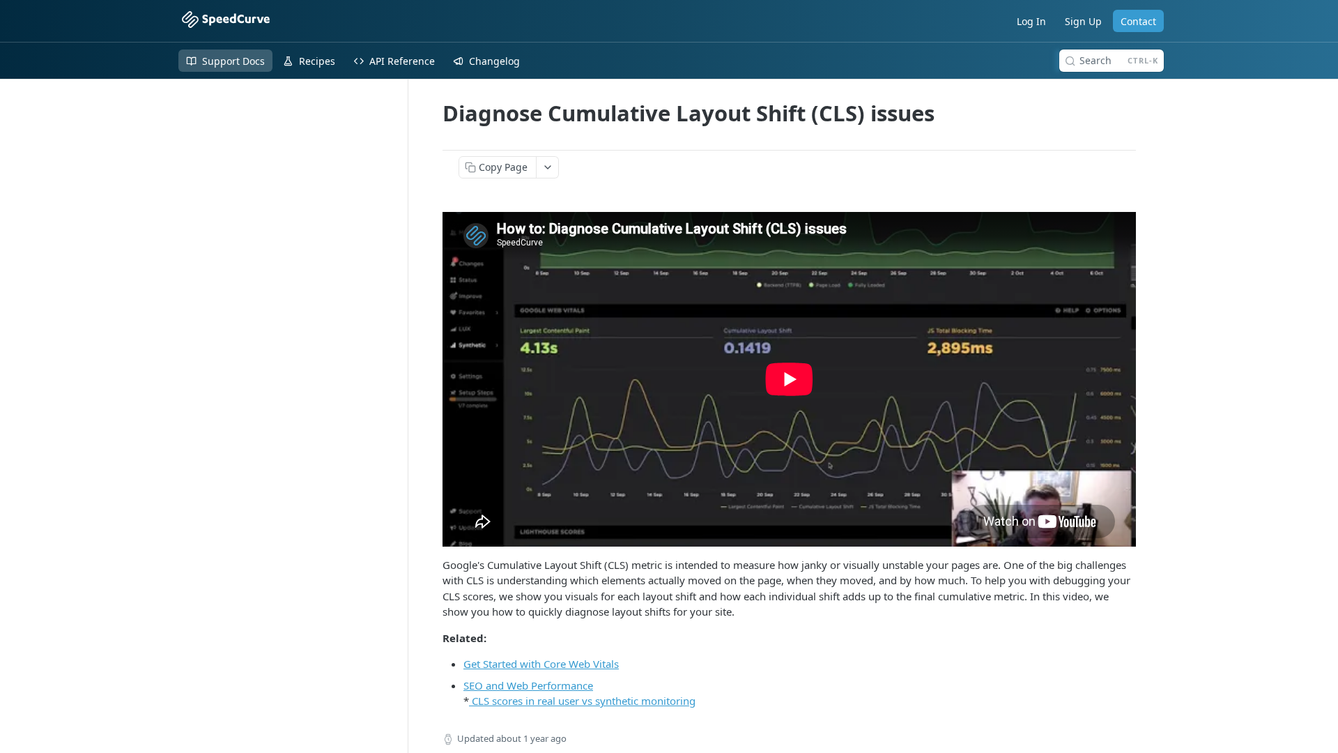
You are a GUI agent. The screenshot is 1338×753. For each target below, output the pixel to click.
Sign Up (1083, 21)
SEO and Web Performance (528, 685)
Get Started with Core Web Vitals (541, 664)
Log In (1031, 21)
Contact (1138, 21)
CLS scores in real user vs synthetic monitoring (582, 701)
